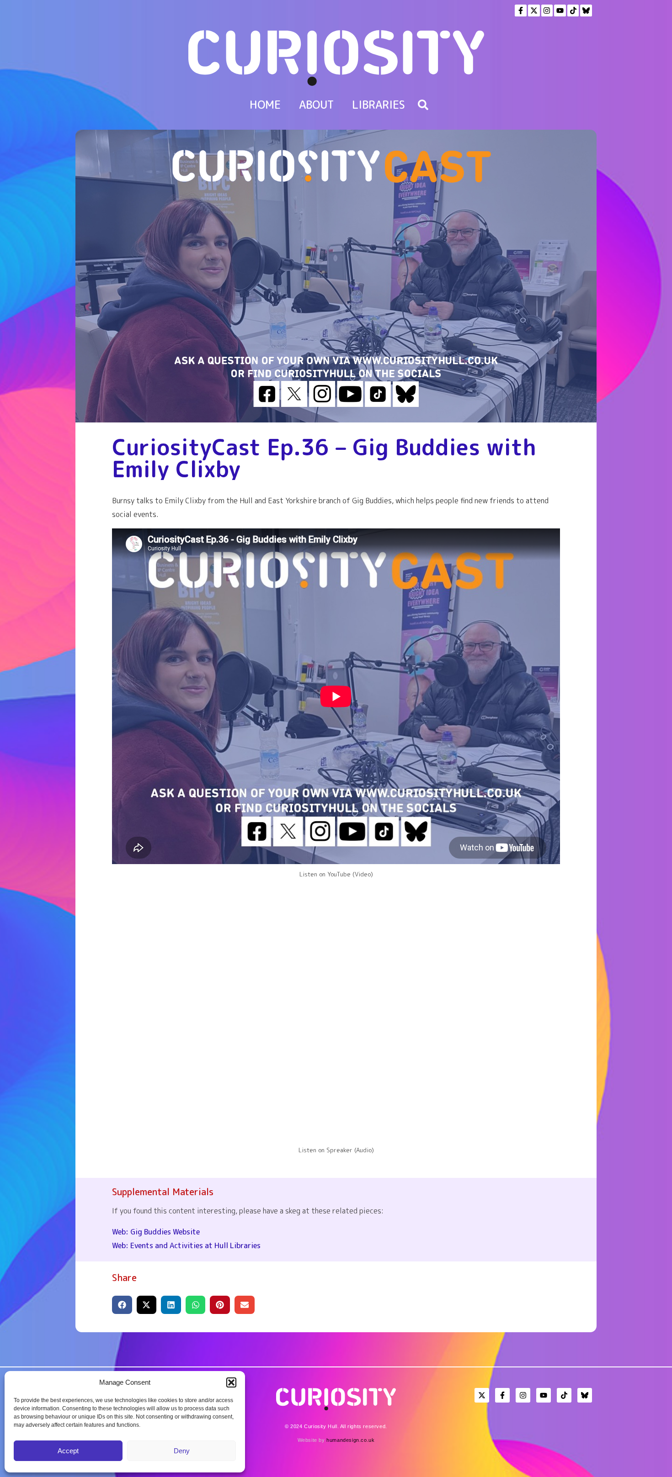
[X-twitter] (534, 10)
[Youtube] (560, 10)
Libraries (378, 104)
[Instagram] (547, 10)
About (316, 104)
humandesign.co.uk (350, 1440)
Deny (182, 1451)
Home (265, 104)
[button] (231, 1382)
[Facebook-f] (521, 10)
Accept (68, 1451)
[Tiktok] (573, 10)
